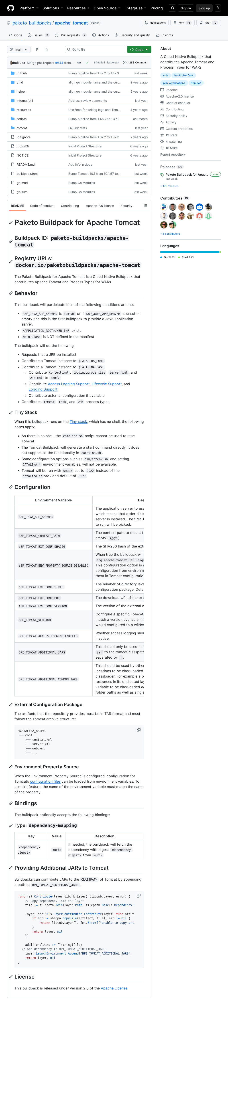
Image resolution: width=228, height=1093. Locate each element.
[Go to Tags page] (46, 49)
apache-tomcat (71, 23)
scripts (21, 119)
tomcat (22, 128)
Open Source (105, 8)
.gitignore (24, 137)
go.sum (22, 192)
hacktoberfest (183, 75)
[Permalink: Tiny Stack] (11, 412)
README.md (26, 164)
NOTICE (22, 155)
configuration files (45, 781)
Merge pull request (40, 63)
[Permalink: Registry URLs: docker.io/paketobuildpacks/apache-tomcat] (11, 261)
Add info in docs (80, 164)
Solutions (51, 8)
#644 (59, 63)
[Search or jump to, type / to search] (172, 8)
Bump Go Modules (81, 183)
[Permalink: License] (11, 976)
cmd (20, 82)
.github (22, 73)
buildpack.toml (27, 173)
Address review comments (87, 100)
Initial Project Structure (85, 146)
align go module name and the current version (101, 82)
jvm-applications (174, 83)
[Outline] (145, 205)
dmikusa (18, 63)
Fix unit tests (77, 128)
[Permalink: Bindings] (11, 803)
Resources (76, 8)
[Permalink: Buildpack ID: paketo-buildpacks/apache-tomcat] (11, 241)
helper (21, 91)
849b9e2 (99, 62)
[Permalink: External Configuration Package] (11, 705)
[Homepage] (10, 8)
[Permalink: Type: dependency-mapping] (11, 825)
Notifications (158, 22)
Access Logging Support (69, 384)
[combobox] (97, 49)
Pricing (157, 8)
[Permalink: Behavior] (11, 293)
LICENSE (23, 146)
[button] (139, 730)
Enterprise (133, 8)
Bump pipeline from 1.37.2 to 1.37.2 (93, 137)
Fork (184, 22)
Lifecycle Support (107, 384)
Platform (27, 8)
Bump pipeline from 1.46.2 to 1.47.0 (94, 119)
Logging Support (43, 389)
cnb (165, 75)
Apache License (114, 988)
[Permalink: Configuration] (11, 487)
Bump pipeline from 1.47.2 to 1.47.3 (93, 73)
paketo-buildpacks (31, 23)
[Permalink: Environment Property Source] (11, 767)
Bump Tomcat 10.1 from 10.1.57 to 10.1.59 (98, 173)
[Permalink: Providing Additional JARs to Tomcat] (11, 868)
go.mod (22, 183)
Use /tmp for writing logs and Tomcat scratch (101, 110)
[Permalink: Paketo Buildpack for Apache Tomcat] (11, 222)
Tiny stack (78, 421)
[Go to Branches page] (37, 49)
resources (24, 110)
